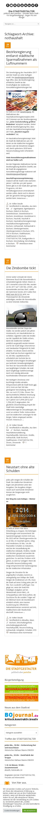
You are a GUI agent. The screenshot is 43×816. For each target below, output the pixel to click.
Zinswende (16, 442)
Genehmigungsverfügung (24, 77)
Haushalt (17, 218)
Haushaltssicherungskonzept (25, 221)
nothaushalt (18, 226)
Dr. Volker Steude (16, 203)
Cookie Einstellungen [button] (12, 810)
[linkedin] (29, 5)
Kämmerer (23, 435)
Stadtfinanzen (24, 233)
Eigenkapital (18, 208)
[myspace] (25, 5)
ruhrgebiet (20, 630)
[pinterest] (15, 5)
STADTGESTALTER (13, 238)
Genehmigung (25, 112)
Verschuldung (19, 241)
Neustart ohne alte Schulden (20, 469)
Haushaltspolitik (12, 435)
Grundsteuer (18, 216)
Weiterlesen (22, 198)
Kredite (31, 435)
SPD (32, 231)
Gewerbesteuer (12, 213)
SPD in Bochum (12, 233)
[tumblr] (8, 5)
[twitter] (33, 5)
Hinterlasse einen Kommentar (20, 632)
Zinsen (8, 442)
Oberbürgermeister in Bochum (18, 231)
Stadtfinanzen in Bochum (16, 236)
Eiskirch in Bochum (21, 211)
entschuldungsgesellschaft (16, 625)
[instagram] (18, 5)
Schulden (28, 630)
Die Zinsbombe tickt (21, 268)
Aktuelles (25, 206)
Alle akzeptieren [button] (29, 810)
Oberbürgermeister (21, 228)
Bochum (17, 430)
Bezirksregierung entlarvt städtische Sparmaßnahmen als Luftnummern (21, 57)
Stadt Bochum (21, 437)
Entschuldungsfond (24, 622)
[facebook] (36, 5)
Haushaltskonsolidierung (15, 432)
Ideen (32, 620)
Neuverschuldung (26, 627)
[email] (11, 5)
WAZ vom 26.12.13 (14, 294)
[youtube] (22, 5)
